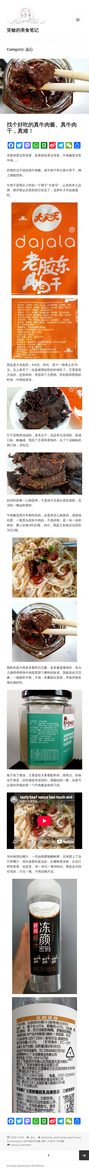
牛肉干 (51, 1141)
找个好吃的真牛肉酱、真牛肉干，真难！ (42, 127)
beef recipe (60, 1137)
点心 (32, 1137)
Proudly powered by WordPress (25, 1165)
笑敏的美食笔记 (23, 30)
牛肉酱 (60, 1141)
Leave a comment (21, 1145)
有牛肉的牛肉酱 (32, 1141)
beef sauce (74, 1137)
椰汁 (44, 1141)
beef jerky (47, 1137)
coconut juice (14, 1141)
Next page (84, 1155)
